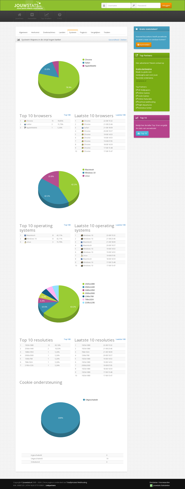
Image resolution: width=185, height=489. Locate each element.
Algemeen (23, 32)
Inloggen (166, 5)
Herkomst (35, 32)
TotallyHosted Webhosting (76, 482)
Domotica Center (145, 108)
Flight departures (145, 105)
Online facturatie (145, 99)
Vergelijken (95, 32)
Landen (62, 32)
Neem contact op (157, 63)
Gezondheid (114, 39)
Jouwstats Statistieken (161, 485)
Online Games (144, 93)
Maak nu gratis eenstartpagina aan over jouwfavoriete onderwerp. (147, 75)
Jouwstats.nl (27, 482)
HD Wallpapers (144, 90)
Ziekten (123, 39)
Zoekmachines (49, 32)
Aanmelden (144, 44)
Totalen (107, 32)
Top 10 (143, 133)
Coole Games (143, 96)
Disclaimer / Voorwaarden (160, 482)
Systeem (72, 32)
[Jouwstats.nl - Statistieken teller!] (151, 485)
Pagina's (83, 32)
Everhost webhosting (146, 102)
